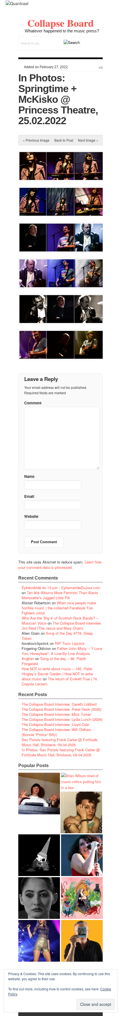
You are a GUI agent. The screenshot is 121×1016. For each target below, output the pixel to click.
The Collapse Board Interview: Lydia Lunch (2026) (62, 719)
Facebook (83, 53)
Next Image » (88, 140)
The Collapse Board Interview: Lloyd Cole (55, 724)
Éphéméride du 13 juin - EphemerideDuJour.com (61, 587)
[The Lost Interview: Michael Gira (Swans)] (82, 941)
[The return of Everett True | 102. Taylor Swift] (39, 941)
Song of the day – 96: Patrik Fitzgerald (54, 661)
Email (91, 53)
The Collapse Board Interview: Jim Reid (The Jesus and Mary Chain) (62, 625)
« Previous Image (36, 140)
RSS (98, 53)
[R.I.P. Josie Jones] (39, 898)
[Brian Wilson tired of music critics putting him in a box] (82, 781)
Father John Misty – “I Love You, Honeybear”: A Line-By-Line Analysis (62, 651)
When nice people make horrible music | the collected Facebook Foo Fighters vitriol (59, 608)
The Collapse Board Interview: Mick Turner (56, 714)
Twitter (75, 53)
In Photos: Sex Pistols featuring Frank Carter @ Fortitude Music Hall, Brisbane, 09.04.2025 (61, 752)
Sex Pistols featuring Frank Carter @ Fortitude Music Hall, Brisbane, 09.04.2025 (59, 742)
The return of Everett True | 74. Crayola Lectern (60, 681)
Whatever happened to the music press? (62, 30)
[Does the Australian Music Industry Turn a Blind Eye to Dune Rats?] (39, 855)
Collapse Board (60, 22)
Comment (32, 402)
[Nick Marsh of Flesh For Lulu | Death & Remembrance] (81, 812)
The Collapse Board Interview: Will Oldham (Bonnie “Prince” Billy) (56, 732)
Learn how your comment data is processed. (59, 564)
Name (29, 476)
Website (31, 516)
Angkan (28, 658)
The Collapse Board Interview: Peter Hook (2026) (61, 709)
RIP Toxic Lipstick (70, 643)
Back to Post (63, 140)
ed (101, 68)
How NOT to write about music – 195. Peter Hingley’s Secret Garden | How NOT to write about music (57, 673)
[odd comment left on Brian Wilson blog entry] (39, 793)
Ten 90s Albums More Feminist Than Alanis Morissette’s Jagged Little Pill (60, 595)
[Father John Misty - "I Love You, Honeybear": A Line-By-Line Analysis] (82, 898)
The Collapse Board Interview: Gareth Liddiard (59, 704)
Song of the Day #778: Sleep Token (57, 635)
